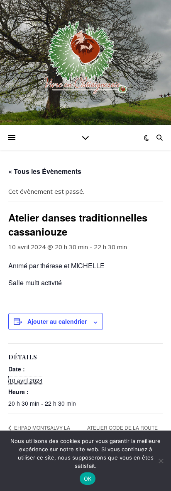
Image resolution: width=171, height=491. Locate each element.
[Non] (160, 461)
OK (88, 478)
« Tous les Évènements (44, 171)
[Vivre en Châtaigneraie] (85, 57)
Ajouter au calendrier (57, 321)
